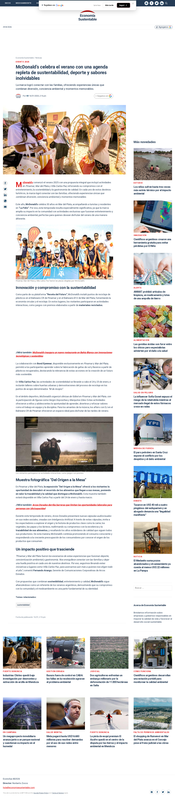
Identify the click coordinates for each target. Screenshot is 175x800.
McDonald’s (28, 182)
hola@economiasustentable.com (19, 787)
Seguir (123, 5)
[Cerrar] (133, 3)
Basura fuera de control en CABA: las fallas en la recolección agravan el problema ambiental (66, 679)
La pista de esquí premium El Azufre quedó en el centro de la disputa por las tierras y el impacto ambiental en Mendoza (109, 741)
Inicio (8, 3)
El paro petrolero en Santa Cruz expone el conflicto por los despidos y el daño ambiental (151, 456)
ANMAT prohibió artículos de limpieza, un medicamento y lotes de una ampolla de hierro (152, 295)
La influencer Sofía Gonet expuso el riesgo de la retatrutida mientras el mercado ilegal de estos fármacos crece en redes (153, 402)
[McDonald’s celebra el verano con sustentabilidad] (87, 15)
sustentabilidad (23, 605)
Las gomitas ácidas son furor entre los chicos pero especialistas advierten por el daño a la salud (153, 347)
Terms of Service (58, 793)
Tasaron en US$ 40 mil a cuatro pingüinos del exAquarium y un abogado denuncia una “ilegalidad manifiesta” (152, 510)
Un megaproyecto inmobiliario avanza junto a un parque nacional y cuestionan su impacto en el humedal (21, 741)
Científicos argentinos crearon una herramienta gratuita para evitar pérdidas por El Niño (152, 242)
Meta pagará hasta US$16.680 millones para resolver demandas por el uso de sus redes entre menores (65, 741)
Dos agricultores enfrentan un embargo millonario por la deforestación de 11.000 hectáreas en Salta (109, 680)
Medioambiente (23, 3)
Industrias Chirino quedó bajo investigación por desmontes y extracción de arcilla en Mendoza (21, 679)
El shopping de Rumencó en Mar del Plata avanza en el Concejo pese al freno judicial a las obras (151, 739)
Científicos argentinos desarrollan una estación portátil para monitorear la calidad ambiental (152, 679)
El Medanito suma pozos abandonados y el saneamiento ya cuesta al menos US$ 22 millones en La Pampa (152, 566)
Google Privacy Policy (41, 793)
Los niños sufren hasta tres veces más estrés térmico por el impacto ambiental (152, 190)
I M (27, 96)
